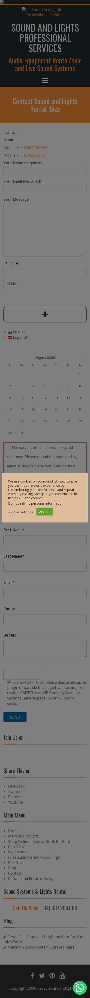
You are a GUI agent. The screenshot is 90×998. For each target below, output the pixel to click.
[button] (80, 988)
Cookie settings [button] (21, 512)
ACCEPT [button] (44, 512)
